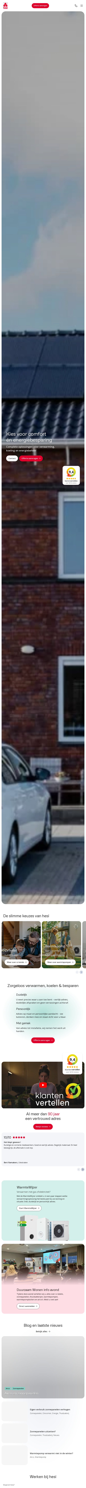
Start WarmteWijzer (28, 1208)
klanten (71, 481)
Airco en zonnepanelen (21, 1393)
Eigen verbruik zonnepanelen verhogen (50, 1409)
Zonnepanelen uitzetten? (43, 1431)
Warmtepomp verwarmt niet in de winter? (51, 1453)
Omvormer (47, 1413)
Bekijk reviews (42, 1126)
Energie (55, 1413)
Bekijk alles (41, 1331)
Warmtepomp (40, 1457)
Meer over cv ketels (15, 962)
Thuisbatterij (64, 1413)
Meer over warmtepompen (59, 962)
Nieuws (56, 1435)
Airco (8, 1389)
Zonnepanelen (18, 1389)
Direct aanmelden (27, 1306)
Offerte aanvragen (40, 5)
